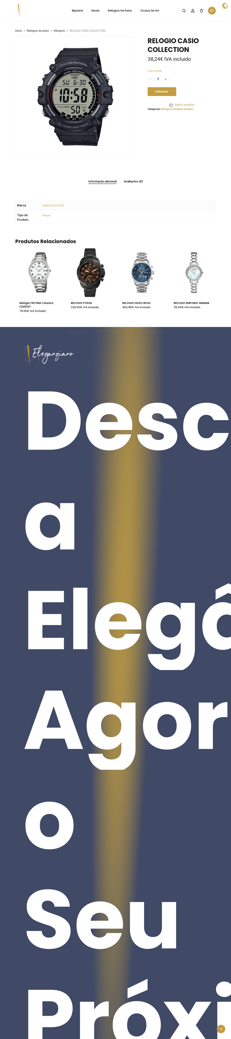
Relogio (46, 215)
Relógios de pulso (38, 30)
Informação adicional (102, 181)
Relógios (59, 30)
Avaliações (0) (133, 181)
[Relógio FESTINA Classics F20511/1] (39, 272)
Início (18, 30)
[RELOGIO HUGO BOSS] (142, 272)
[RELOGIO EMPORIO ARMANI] (193, 272)
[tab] (102, 181)
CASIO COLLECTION (53, 205)
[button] (212, 11)
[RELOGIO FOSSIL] (91, 272)
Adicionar (162, 91)
